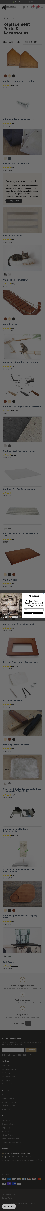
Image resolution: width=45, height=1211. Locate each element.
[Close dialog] (43, 594)
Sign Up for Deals (33, 613)
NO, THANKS (34, 615)
